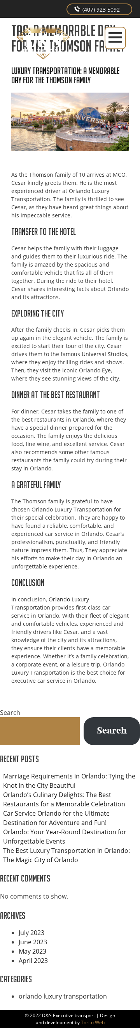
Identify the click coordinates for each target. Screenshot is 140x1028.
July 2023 (31, 932)
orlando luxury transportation (63, 996)
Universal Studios (104, 354)
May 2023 (32, 951)
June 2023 (33, 942)
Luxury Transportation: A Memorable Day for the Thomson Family (65, 75)
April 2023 (33, 960)
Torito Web (93, 1022)
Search (10, 712)
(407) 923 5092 (100, 9)
